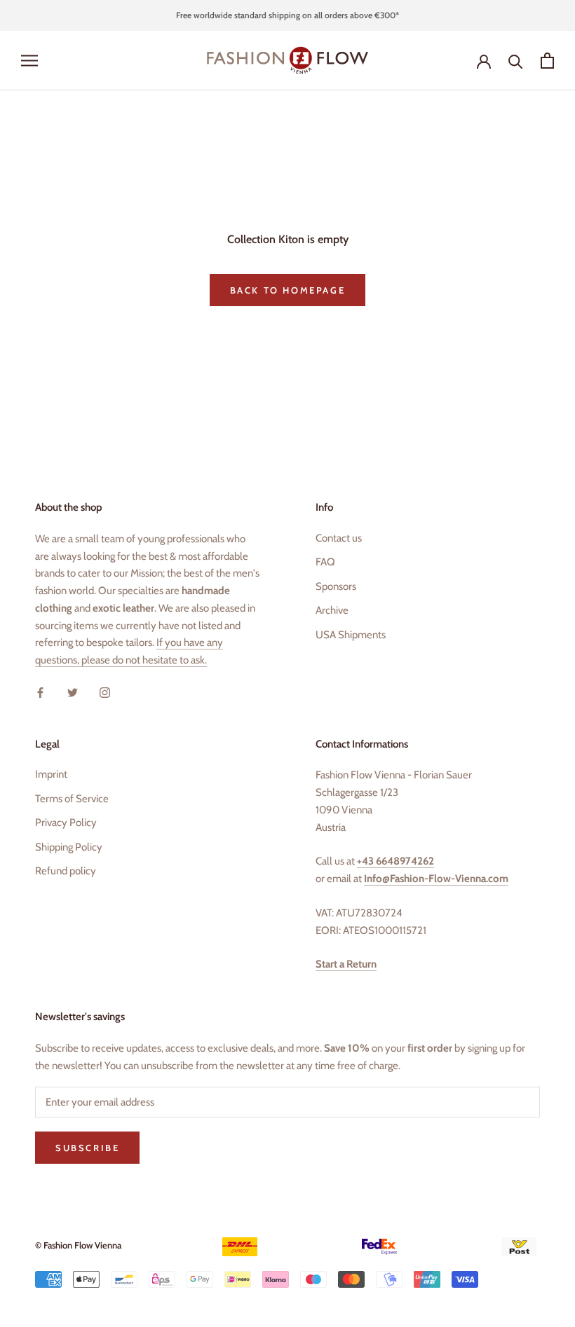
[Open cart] (547, 61)
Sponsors (336, 586)
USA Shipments (351, 634)
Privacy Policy (66, 822)
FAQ (325, 562)
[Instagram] (105, 692)
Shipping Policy (68, 847)
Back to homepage (288, 290)
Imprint (51, 774)
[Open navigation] (29, 61)
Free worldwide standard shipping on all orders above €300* (287, 15)
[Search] (515, 60)
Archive (332, 610)
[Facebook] (40, 692)
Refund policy (65, 871)
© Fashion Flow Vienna (78, 1245)
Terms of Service (72, 798)
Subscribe (87, 1147)
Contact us (339, 538)
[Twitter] (72, 692)
